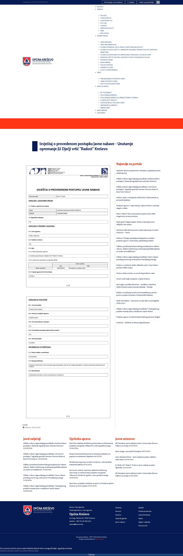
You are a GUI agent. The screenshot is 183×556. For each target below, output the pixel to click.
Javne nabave (120, 522)
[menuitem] (100, 7)
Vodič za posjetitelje (146, 2)
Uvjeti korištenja (144, 515)
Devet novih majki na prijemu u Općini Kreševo (133, 279)
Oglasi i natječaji (144, 522)
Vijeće (140, 518)
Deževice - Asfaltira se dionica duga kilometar (133, 323)
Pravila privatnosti (144, 511)
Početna (118, 508)
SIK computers (99, 539)
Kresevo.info (143, 526)
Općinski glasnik (121, 518)
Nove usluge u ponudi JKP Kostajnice (128, 451)
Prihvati (91, 555)
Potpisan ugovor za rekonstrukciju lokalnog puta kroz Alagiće (138, 317)
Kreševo (118, 515)
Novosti (118, 511)
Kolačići (141, 508)
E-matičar (130, 2)
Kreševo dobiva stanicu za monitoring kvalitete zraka (135, 273)
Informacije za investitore (113, 2)
